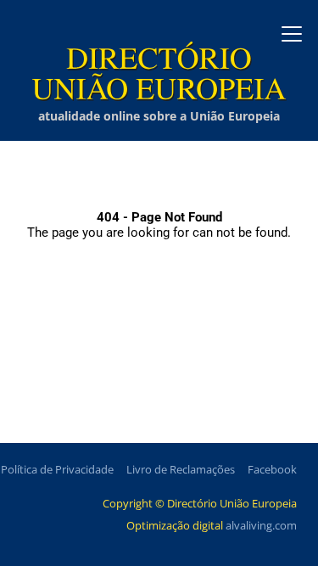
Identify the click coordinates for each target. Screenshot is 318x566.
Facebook (272, 469)
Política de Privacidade (57, 469)
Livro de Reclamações (180, 469)
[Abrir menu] (291, 34)
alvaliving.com (261, 525)
